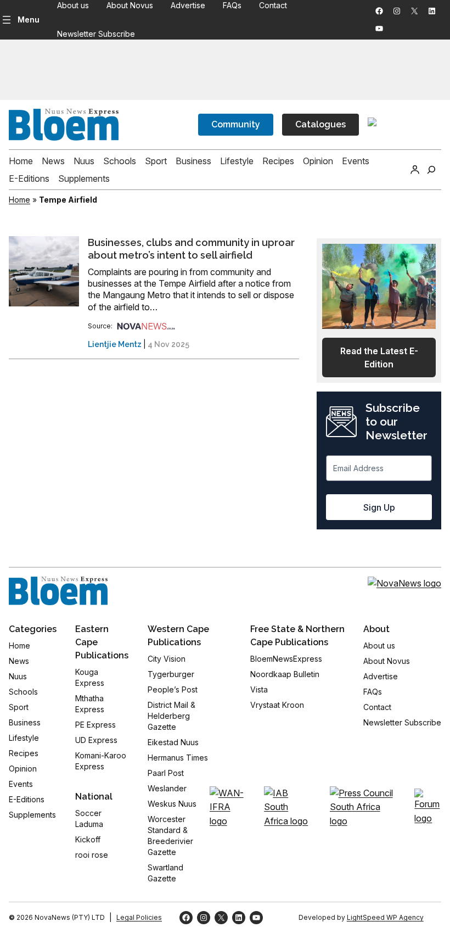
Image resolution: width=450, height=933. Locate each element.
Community (235, 124)
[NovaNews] (146, 326)
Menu (29, 19)
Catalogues (320, 124)
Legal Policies (139, 917)
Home (19, 199)
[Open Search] (431, 170)
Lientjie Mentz (115, 344)
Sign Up (379, 507)
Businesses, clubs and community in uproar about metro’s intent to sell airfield (191, 249)
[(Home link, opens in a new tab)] (58, 591)
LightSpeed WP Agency (385, 917)
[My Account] (414, 169)
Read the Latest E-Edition (379, 357)
